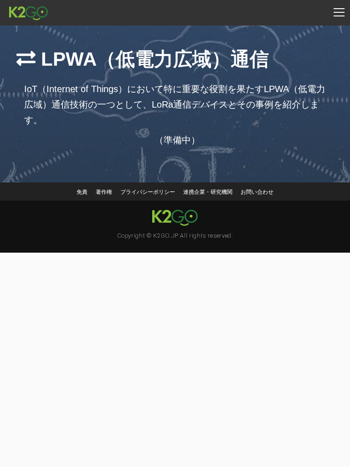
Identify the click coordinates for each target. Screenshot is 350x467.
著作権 (104, 192)
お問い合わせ (257, 192)
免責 (82, 192)
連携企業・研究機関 (207, 192)
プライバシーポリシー (147, 192)
